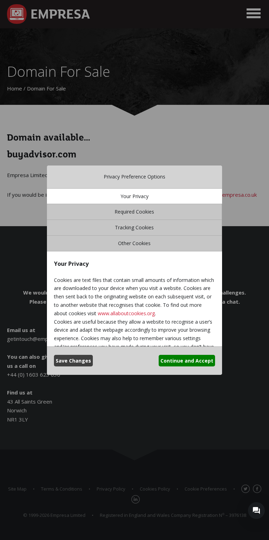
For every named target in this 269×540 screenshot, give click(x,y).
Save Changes (73, 360)
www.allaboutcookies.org (126, 313)
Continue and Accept (186, 360)
